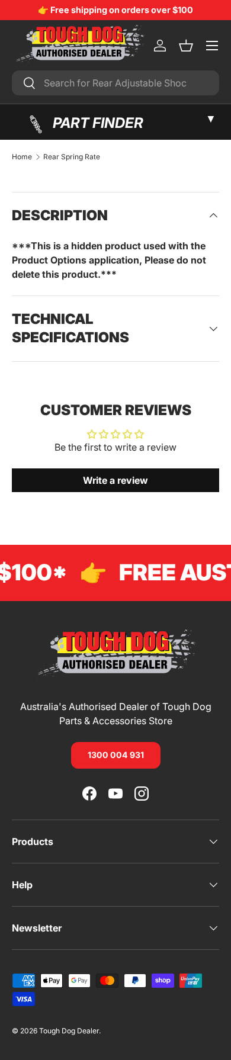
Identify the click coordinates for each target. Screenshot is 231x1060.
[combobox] (115, 82)
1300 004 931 (116, 755)
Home (22, 156)
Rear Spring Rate (71, 156)
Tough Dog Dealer (69, 1030)
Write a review (115, 480)
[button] (186, 46)
